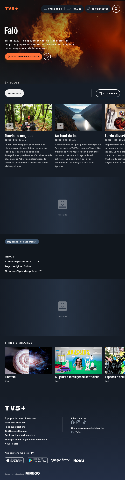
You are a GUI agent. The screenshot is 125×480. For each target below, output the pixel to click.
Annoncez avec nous (16, 422)
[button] (52, 9)
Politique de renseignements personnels (26, 439)
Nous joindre (11, 443)
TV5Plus (11, 8)
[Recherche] (116, 9)
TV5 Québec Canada (16, 431)
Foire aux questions (15, 426)
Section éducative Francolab (20, 435)
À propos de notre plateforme (20, 418)
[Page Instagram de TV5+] (78, 422)
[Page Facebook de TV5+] (73, 422)
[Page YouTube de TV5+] (84, 422)
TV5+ (78, 432)
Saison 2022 (14, 93)
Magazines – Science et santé (22, 241)
